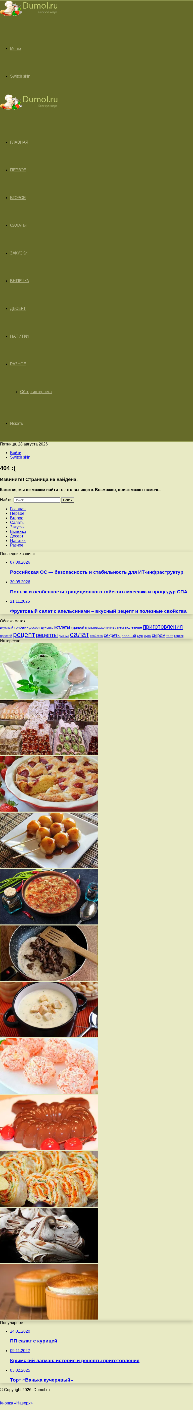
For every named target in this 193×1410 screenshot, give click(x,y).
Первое (18, 170)
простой (6, 636)
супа (147, 636)
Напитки (19, 336)
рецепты (47, 635)
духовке (47, 627)
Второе (18, 198)
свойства (96, 635)
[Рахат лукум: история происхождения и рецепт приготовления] (49, 754)
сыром (158, 635)
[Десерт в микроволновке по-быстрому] (49, 1318)
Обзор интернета (36, 392)
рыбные (64, 635)
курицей (77, 627)
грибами (21, 627)
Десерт (18, 308)
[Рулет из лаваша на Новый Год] (49, 1205)
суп (140, 635)
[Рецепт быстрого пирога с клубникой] (49, 810)
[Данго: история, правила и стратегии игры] (49, 866)
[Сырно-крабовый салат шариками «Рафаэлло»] (49, 1092)
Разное (18, 364)
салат (79, 634)
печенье (111, 627)
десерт (34, 627)
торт (169, 635)
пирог (120, 627)
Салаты (18, 225)
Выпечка (19, 281)
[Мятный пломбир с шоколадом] (49, 697)
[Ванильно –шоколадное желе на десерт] (49, 1149)
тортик (178, 636)
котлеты (62, 627)
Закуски (19, 253)
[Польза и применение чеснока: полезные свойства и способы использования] (49, 1036)
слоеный (129, 636)
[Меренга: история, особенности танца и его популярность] (49, 1262)
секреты (112, 635)
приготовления (163, 626)
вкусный (6, 627)
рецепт (24, 634)
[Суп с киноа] (49, 923)
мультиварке (95, 627)
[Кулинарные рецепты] (29, 17)
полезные (133, 627)
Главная (18, 509)
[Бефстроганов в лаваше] (49, 979)
